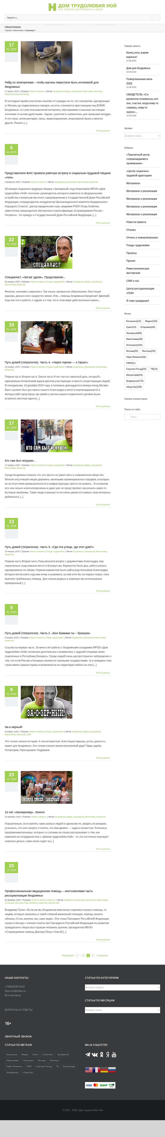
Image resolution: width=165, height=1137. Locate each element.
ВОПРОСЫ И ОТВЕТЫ (18, 1009)
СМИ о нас (132, 280)
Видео (67, 91)
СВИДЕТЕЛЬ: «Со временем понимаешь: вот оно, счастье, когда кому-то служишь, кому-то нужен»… (142, 103)
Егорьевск (80, 900)
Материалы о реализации (141, 191)
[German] (104, 1069)
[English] (89, 1069)
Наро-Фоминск (31, 903)
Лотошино (9, 903)
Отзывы (131, 229)
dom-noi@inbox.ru (15, 991)
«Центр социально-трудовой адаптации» (139, 173)
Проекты (51, 900)
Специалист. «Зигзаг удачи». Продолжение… (35, 277)
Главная (8, 30)
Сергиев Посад (22, 94)
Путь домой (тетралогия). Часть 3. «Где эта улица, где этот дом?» (49, 547)
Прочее (130, 260)
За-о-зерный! (13, 727)
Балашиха (133, 321)
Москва (132, 351)
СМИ (29, 734)
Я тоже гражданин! (137, 300)
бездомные (58, 91)
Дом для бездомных (138, 68)
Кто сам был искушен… (20, 460)
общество (9, 94)
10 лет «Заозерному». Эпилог (25, 812)
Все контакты (13, 995)
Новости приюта (36, 91)
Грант (131, 327)
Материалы (133, 183)
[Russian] (112, 1069)
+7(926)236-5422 (15, 986)
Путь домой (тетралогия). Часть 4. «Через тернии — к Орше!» (46, 362)
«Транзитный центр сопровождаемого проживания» (138, 159)
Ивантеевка (18, 30)
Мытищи (98, 91)
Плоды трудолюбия (55, 282)
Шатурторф (54, 903)
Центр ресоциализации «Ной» (140, 290)
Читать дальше (103, 131)
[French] (96, 1069)
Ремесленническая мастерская (137, 270)
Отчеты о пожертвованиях (142, 237)
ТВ (154, 369)
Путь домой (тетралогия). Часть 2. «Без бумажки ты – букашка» (47, 633)
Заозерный (76, 91)
